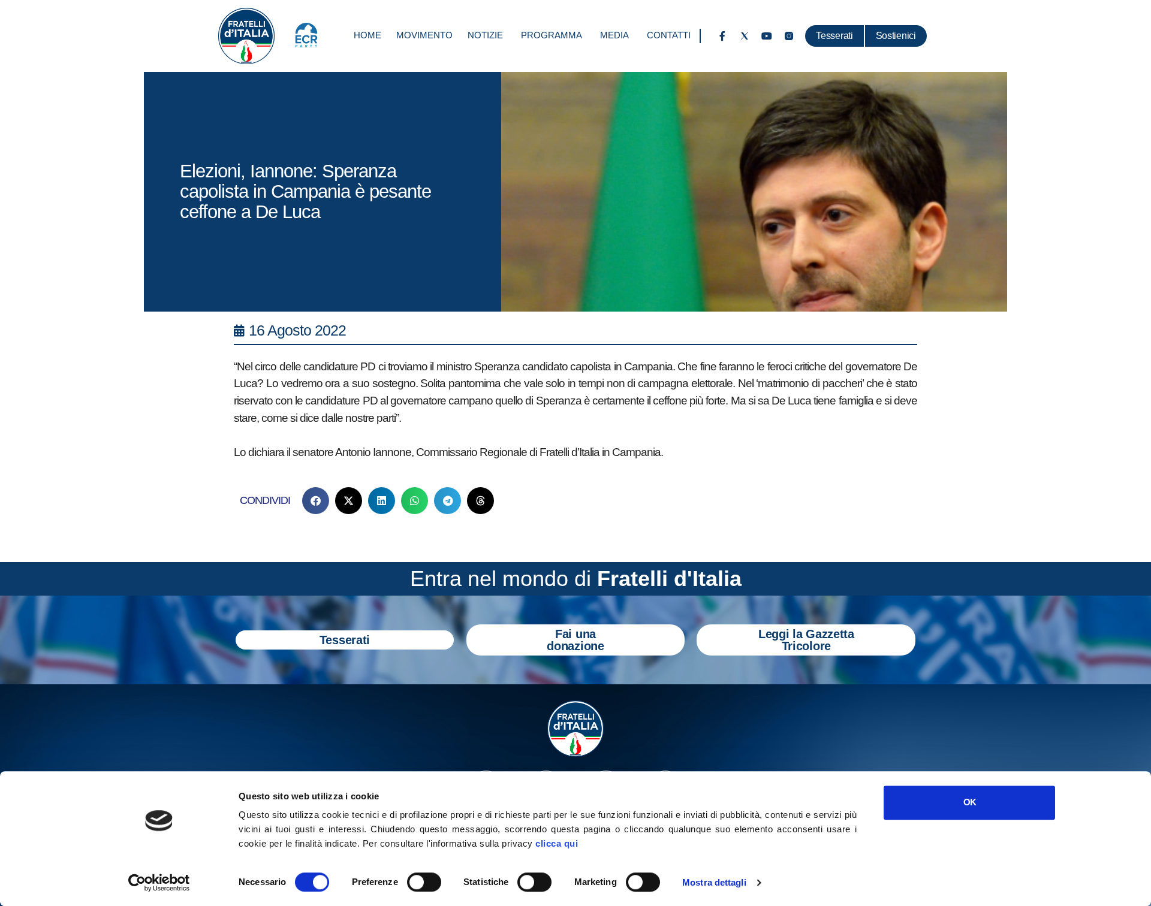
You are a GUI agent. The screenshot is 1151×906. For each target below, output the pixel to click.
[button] (315, 500)
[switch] (424, 882)
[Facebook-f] (722, 36)
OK (969, 802)
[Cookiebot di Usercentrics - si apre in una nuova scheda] (159, 883)
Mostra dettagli (714, 882)
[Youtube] (766, 36)
